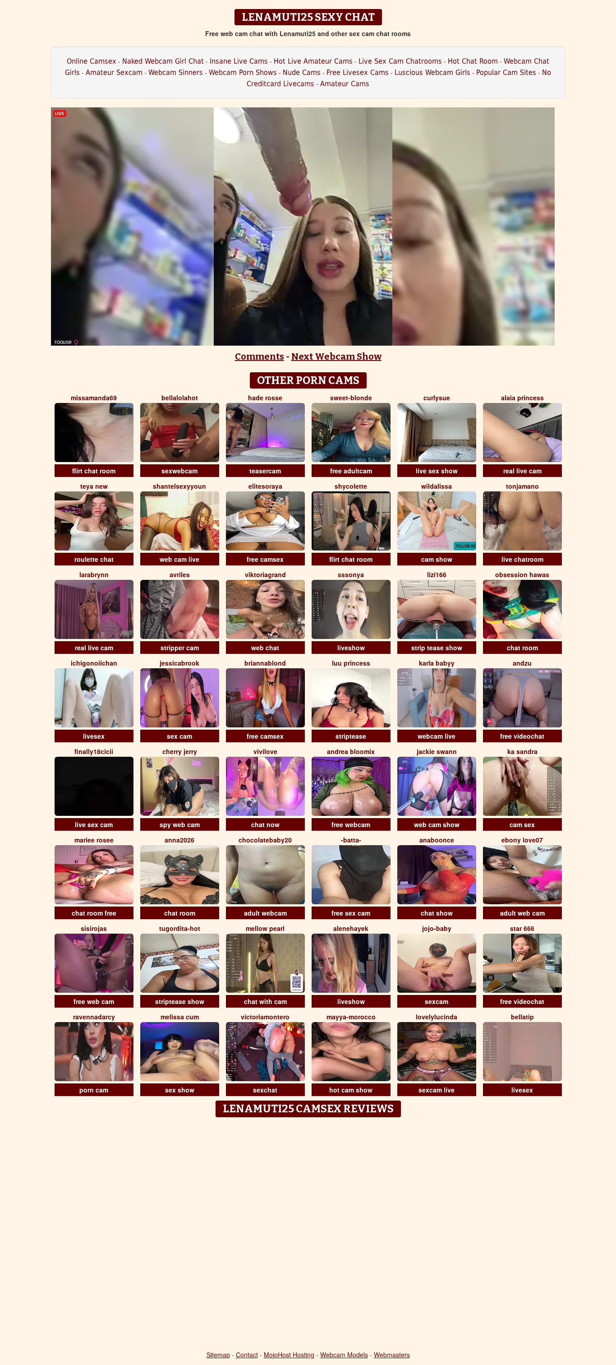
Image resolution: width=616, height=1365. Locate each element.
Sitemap (218, 1354)
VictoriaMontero (265, 1016)
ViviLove (265, 751)
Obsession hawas (522, 574)
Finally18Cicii (93, 751)
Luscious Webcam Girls (432, 72)
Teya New (94, 485)
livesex (94, 735)
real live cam (522, 470)
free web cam (94, 1001)
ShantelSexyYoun (179, 485)
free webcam (350, 824)
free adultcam (351, 470)
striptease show (179, 1001)
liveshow (351, 647)
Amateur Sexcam (114, 72)
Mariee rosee (94, 839)
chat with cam (265, 1001)
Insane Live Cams (239, 61)
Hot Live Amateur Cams (313, 61)
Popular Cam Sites (506, 72)
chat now (265, 824)
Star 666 (522, 928)
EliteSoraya (265, 485)
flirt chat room (93, 470)
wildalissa (436, 485)
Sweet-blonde (351, 397)
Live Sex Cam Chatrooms (400, 61)
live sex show (437, 470)
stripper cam (180, 647)
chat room (522, 647)
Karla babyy (437, 662)
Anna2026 (179, 839)
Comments (259, 356)
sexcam (436, 1001)
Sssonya (351, 574)
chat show (437, 912)
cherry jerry (179, 751)
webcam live (436, 735)
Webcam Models (344, 1354)
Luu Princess (351, 662)
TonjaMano (522, 485)
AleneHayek (350, 928)
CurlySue (436, 397)
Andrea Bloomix (351, 751)
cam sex (522, 824)
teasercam (265, 470)
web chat (265, 647)
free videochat (522, 735)
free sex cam (350, 912)
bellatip (522, 1016)
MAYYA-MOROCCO (351, 1016)
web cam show (437, 824)
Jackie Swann (437, 751)
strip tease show (436, 647)
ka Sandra (522, 751)
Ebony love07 (522, 839)
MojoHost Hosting (289, 1354)
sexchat (265, 1089)
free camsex (265, 559)
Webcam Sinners (175, 72)
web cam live (179, 559)
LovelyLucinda (436, 1016)
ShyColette (351, 485)
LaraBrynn (94, 574)
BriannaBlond (265, 662)
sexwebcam (179, 470)
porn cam (93, 1089)
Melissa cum (180, 1016)
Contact (247, 1354)
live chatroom (522, 559)
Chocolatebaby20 (265, 839)
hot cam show (350, 1089)
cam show (436, 559)
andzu (522, 662)
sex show (179, 1089)
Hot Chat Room (473, 61)
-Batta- (351, 839)
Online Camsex (91, 61)
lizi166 (436, 574)
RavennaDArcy (94, 1016)
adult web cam (522, 912)
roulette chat (94, 559)
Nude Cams (302, 72)
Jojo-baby (436, 928)
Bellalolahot (179, 397)
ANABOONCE (436, 839)
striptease (351, 735)
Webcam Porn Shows (243, 72)
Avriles (180, 574)
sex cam (179, 735)
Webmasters (392, 1354)
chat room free (94, 912)
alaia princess (522, 397)
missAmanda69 (94, 397)
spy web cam (180, 824)
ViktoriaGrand (265, 574)
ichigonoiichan (94, 662)
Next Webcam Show (336, 356)
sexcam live (436, 1089)
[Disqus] (308, 1234)
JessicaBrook (179, 662)
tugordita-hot (179, 928)
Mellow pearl (265, 928)
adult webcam (265, 912)
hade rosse (265, 397)
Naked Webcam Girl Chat (163, 61)
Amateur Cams (344, 83)
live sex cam (94, 824)
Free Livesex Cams (357, 72)
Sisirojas (94, 928)
